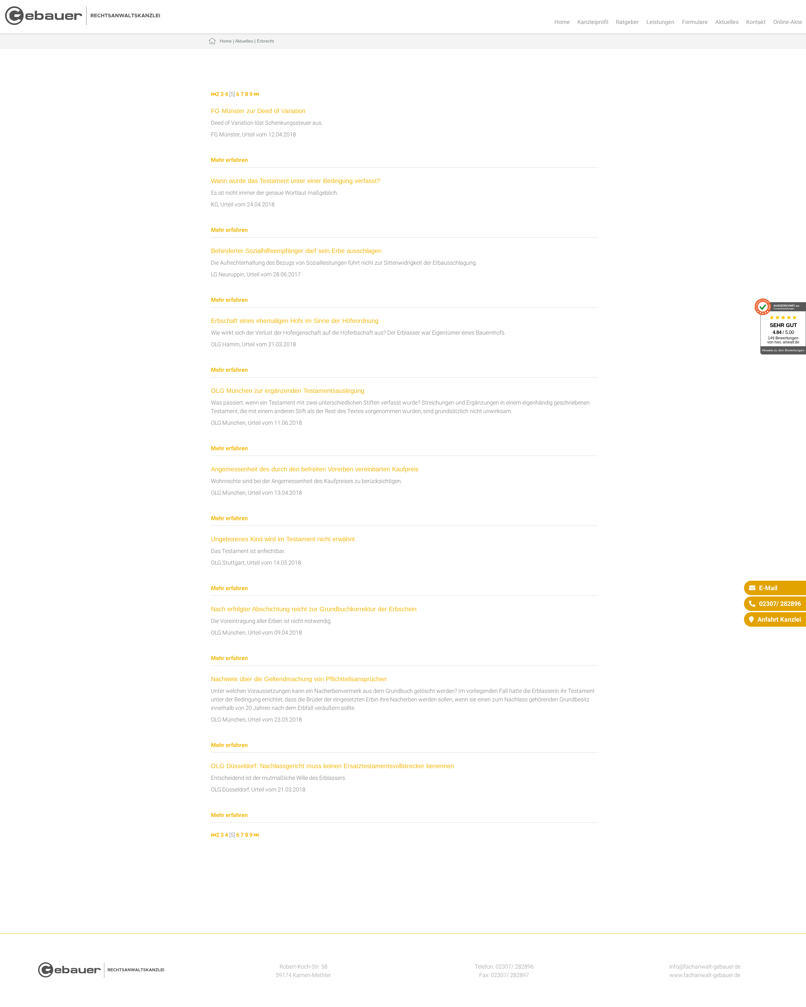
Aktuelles (727, 22)
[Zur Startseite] (82, 23)
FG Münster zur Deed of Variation (258, 110)
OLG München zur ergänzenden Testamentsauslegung (287, 390)
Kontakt (756, 22)
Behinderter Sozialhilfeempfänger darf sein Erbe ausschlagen (296, 250)
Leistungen (660, 22)
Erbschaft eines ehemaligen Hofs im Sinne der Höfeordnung (294, 320)
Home (562, 22)
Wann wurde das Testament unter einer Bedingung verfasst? (295, 180)
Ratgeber (627, 22)
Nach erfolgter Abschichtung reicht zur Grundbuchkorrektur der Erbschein (314, 609)
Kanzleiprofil (592, 22)
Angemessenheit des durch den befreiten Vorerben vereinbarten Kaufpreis (314, 469)
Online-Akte (787, 22)
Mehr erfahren (229, 160)
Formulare (695, 22)
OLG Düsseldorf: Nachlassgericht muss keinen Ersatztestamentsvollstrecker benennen (332, 765)
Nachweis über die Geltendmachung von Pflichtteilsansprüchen (299, 679)
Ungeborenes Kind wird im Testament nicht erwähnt (283, 539)
